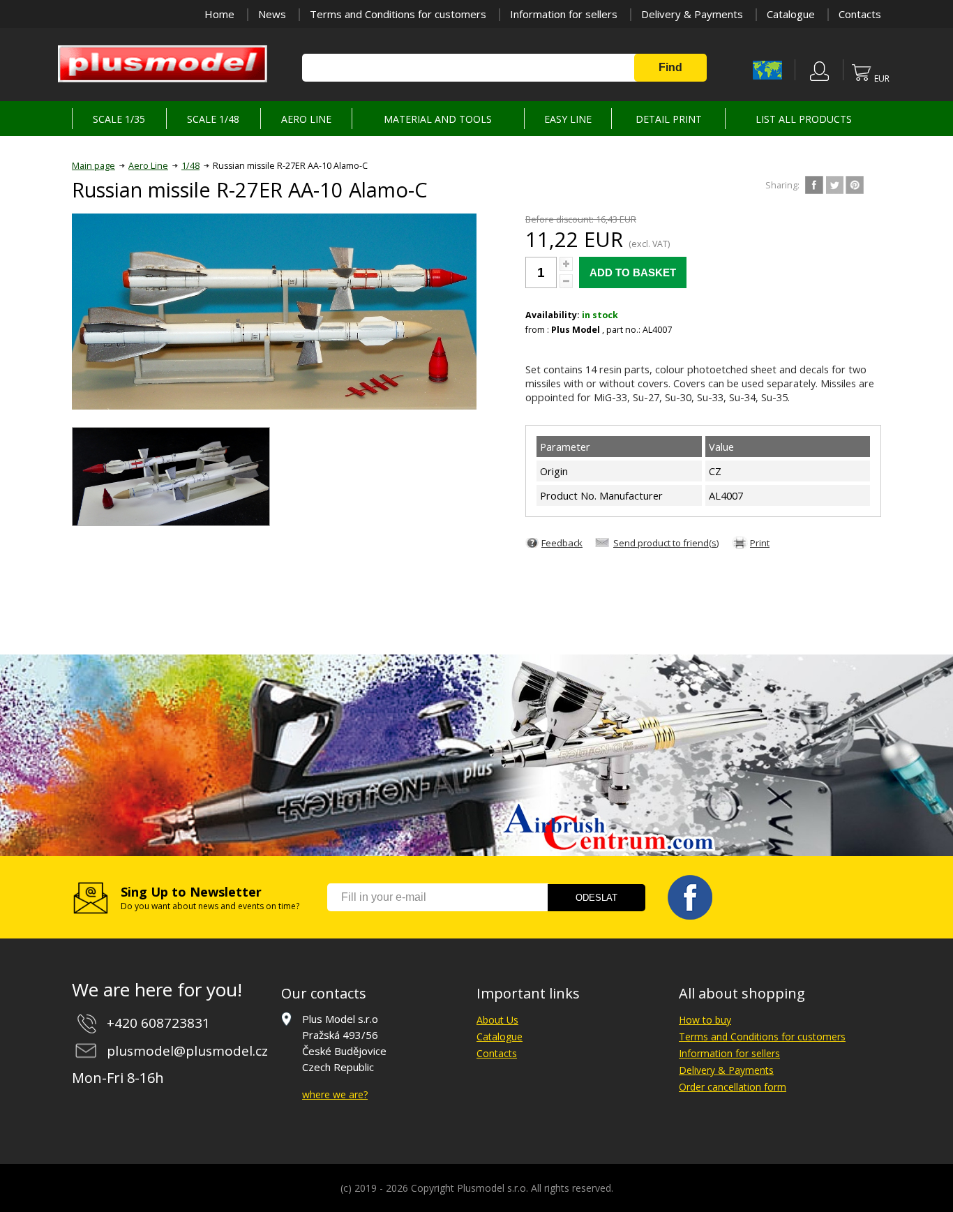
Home (219, 14)
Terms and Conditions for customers (398, 14)
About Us (497, 1019)
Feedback (562, 543)
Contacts (860, 14)
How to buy (705, 1019)
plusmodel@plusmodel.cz (187, 1051)
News (272, 14)
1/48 (190, 166)
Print (760, 543)
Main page (93, 166)
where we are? (335, 1094)
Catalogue (791, 14)
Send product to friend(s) (666, 543)
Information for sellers (563, 14)
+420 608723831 (158, 1023)
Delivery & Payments (692, 14)
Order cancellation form (732, 1086)
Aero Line (148, 166)
